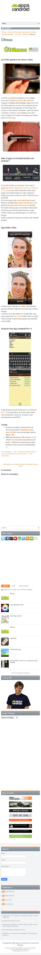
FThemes (14, 948)
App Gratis (17, 316)
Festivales (13, 638)
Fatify (23, 306)
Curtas (33, 32)
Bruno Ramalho (10, 891)
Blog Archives (23, 586)
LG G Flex (17, 34)
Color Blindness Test (16, 605)
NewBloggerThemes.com (20, 951)
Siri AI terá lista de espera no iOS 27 (14, 930)
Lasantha (32, 948)
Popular (5, 586)
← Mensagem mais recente (11, 464)
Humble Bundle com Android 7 (14, 185)
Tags (13, 586)
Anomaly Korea (24, 200)
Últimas (7, 40)
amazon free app (14, 32)
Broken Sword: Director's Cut (18, 205)
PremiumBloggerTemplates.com (20, 949)
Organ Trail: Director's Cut (27, 203)
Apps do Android (22, 943)
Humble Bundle (7, 34)
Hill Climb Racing (15, 649)
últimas (25, 34)
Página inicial (22, 465)
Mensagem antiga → (32, 464)
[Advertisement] (21, 16)
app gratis (26, 32)
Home (4, 32)
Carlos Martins (9, 896)
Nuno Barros (9, 904)
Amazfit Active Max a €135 (11, 921)
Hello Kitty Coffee (15, 616)
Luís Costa (8, 900)
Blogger (26, 673)
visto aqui (11, 118)
